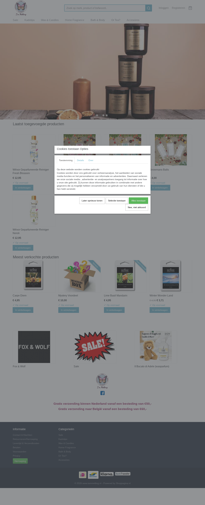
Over (90, 160)
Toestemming (66, 160)
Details (80, 160)
